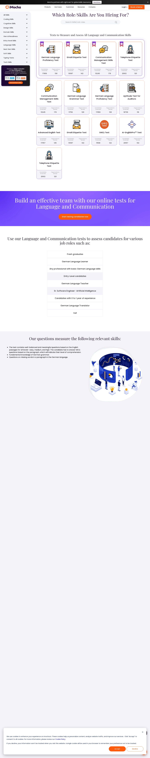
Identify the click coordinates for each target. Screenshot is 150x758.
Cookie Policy (60, 739)
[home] (13, 7)
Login (124, 7)
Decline (135, 749)
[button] (47, 7)
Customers (70, 7)
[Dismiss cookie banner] (142, 732)
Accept (117, 749)
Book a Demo (136, 7)
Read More (96, 2)
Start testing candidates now (75, 216)
